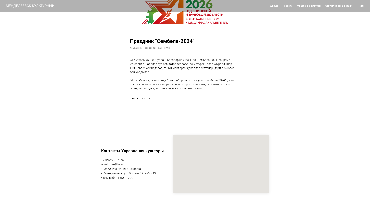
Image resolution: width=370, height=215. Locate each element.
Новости (287, 5)
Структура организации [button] (339, 5)
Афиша (274, 5)
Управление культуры (309, 5)
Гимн (361, 5)
